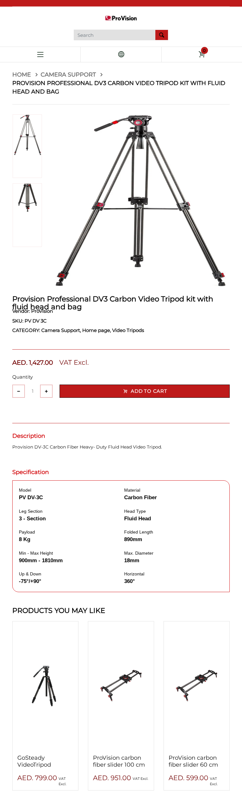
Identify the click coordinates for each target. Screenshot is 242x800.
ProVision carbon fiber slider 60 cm (193, 761)
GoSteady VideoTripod (34, 761)
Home (22, 74)
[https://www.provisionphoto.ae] (121, 17)
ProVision (42, 311)
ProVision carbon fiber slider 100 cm (119, 761)
